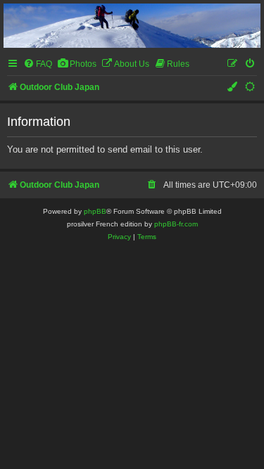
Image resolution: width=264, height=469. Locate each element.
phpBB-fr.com (176, 224)
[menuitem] (37, 64)
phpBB (95, 211)
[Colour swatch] (233, 87)
